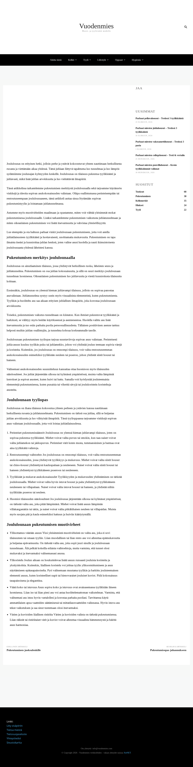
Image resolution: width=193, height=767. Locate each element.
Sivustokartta (14, 742)
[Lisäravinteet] (29, 38)
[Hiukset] (29, 74)
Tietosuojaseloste (17, 734)
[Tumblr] (166, 97)
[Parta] (29, 79)
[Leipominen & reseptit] (29, 52)
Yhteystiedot (14, 738)
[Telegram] (173, 97)
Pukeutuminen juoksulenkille (24, 650)
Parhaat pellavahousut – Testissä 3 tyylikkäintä (160, 118)
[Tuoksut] (29, 29)
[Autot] (29, 47)
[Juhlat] (29, 7)
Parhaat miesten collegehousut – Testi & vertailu (160, 155)
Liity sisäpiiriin (15, 725)
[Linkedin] (152, 97)
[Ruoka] (29, 25)
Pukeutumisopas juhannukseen (168, 650)
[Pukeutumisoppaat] (29, 11)
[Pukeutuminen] (29, 2)
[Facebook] (139, 97)
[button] (185, 27)
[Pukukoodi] (29, 16)
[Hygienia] (28, 70)
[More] (180, 97)
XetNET (127, 753)
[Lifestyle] (28, 20)
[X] (145, 97)
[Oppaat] (28, 43)
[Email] (159, 97)
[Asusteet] (29, 34)
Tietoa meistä (14, 730)
